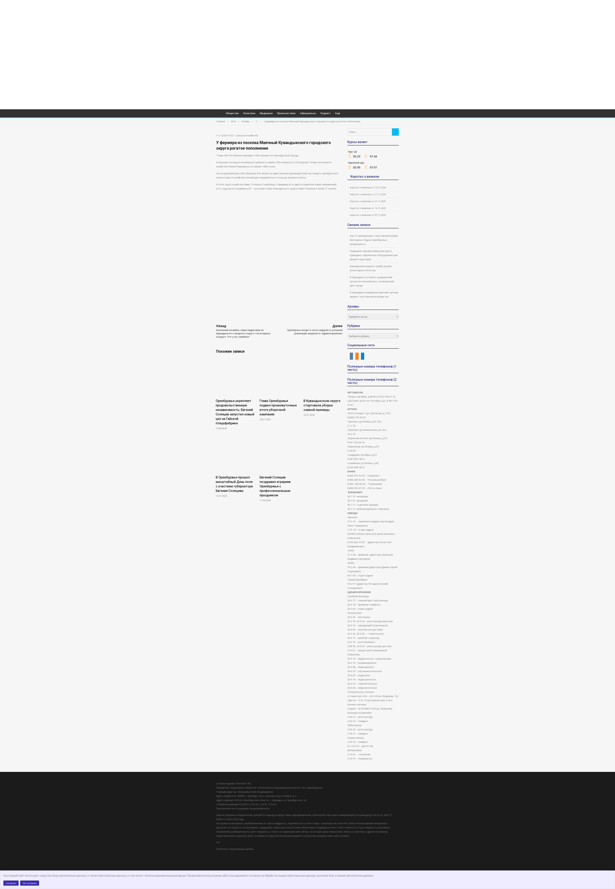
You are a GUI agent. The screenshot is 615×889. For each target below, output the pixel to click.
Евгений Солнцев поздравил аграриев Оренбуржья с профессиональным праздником (275, 486)
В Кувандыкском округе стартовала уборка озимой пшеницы (321, 405)
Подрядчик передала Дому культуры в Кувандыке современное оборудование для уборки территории (374, 255)
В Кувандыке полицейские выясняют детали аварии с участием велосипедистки (374, 294)
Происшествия (286, 113)
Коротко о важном (364, 176)
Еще (337, 113)
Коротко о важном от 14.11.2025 (368, 208)
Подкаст (325, 113)
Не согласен (30, 883)
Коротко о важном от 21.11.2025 (368, 194)
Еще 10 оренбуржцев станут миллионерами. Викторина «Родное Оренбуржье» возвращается (374, 240)
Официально (308, 113)
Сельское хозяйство (247, 135)
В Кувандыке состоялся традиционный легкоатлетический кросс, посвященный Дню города (372, 281)
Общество (232, 113)
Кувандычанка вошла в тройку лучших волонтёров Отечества (371, 268)
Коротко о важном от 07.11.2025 (368, 214)
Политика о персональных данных (235, 848)
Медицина (266, 113)
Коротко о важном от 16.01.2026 (368, 187)
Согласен (11, 883)
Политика (249, 113)
